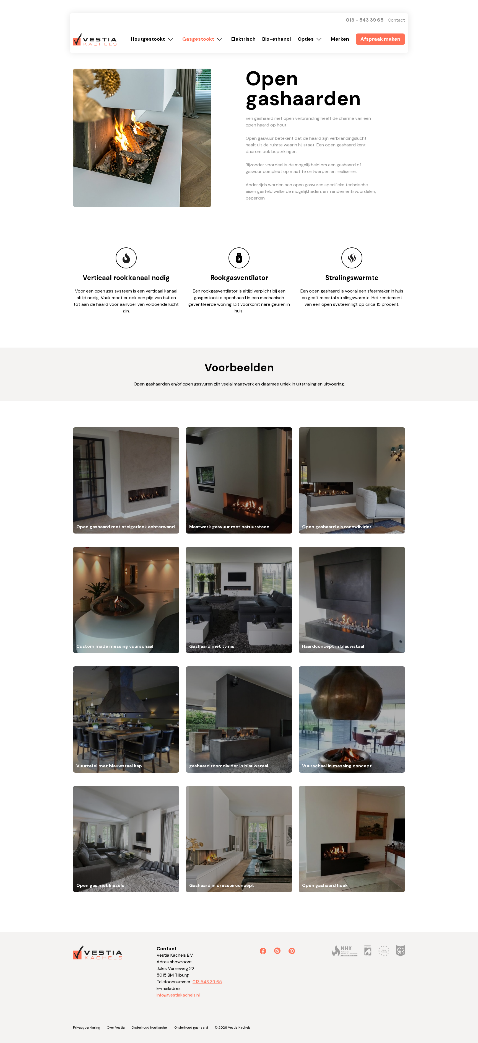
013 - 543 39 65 (364, 20)
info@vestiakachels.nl (178, 995)
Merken (340, 39)
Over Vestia (116, 1027)
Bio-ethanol (276, 39)
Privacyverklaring (86, 1027)
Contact (396, 20)
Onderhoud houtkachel (149, 1027)
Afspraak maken (380, 39)
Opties (306, 39)
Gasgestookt (198, 39)
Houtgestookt (148, 39)
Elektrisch (243, 39)
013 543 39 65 (207, 982)
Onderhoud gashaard (191, 1027)
